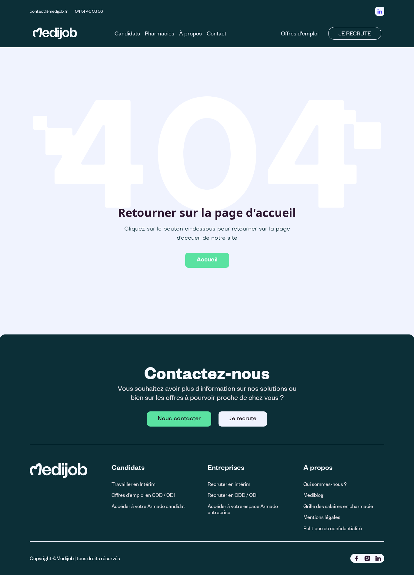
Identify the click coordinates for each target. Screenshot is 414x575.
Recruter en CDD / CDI (233, 495)
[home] (55, 33)
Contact (216, 33)
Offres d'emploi (300, 33)
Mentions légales (321, 517)
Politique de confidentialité (332, 528)
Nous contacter (179, 418)
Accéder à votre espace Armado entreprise (243, 509)
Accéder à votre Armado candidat (148, 506)
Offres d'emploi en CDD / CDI (143, 495)
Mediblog (313, 495)
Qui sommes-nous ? (325, 484)
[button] (127, 33)
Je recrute (242, 418)
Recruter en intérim (229, 484)
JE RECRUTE (355, 33)
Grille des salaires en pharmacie (338, 506)
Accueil (207, 260)
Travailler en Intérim (133, 484)
